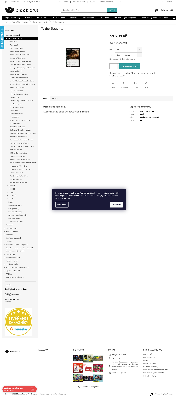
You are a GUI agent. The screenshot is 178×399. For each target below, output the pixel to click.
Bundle (10, 202)
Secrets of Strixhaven (18, 58)
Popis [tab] (45, 98)
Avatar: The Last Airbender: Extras (22, 81)
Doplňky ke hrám (12, 264)
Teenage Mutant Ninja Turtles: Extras (23, 68)
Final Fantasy (14, 97)
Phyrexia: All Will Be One (18, 166)
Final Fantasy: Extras (17, 104)
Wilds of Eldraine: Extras (18, 153)
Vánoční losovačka (12, 299)
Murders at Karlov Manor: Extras (21, 140)
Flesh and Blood (12, 231)
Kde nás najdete (79, 2)
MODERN (12, 189)
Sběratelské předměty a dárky (17, 267)
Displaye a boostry (15, 212)
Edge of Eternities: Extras (19, 94)
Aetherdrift (14, 110)
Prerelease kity (14, 218)
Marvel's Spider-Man (17, 87)
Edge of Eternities (16, 91)
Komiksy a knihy (12, 261)
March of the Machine (17, 156)
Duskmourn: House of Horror (20, 120)
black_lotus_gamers (119, 372)
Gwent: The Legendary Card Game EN (19, 248)
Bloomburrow (15, 123)
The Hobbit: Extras (16, 48)
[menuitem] (12, 18)
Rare (142, 120)
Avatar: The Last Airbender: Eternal (22, 84)
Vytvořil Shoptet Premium (164, 394)
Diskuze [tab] (55, 98)
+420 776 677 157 (118, 358)
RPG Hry (9, 274)
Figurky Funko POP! (13, 271)
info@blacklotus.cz (119, 355)
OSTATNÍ (12, 195)
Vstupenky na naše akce (15, 277)
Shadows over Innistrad (149, 117)
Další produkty (13, 208)
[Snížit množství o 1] (118, 67)
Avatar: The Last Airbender (19, 78)
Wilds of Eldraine (16, 150)
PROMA (11, 199)
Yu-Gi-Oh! (9, 235)
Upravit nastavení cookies (56, 394)
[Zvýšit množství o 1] (118, 65)
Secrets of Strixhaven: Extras (20, 61)
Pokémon (9, 225)
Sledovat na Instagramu (90, 386)
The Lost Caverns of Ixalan (19, 143)
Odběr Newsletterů (150, 376)
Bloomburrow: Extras (17, 127)
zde (68, 198)
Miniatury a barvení (13, 257)
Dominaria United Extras (18, 182)
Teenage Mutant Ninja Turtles (20, 64)
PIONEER (12, 186)
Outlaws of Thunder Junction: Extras (23, 133)
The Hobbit (14, 45)
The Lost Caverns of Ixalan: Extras (22, 146)
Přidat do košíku (131, 66)
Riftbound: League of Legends (17, 244)
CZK (160, 2)
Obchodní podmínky (150, 367)
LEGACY (12, 192)
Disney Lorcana (11, 228)
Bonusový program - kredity (153, 373)
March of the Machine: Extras (20, 159)
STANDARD (13, 42)
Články (92, 2)
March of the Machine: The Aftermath (23, 163)
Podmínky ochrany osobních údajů (155, 370)
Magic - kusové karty (15, 38)
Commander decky (15, 205)
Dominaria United (16, 179)
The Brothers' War (16, 172)
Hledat (112, 10)
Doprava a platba (107, 2)
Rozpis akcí (63, 2)
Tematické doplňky (15, 222)
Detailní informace (116, 76)
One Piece (10, 241)
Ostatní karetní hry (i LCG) (15, 251)
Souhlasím (116, 204)
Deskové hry (10, 254)
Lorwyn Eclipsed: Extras (18, 74)
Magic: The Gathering (14, 35)
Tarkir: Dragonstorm (17, 107)
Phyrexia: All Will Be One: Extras (21, 169)
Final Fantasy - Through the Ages (22, 100)
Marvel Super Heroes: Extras (20, 55)
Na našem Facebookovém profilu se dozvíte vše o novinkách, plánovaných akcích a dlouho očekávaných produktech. (125, 365)
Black (142, 114)
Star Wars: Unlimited (13, 238)
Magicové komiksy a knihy (17, 215)
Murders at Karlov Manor (19, 136)
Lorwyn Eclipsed (16, 71)
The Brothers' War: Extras (19, 176)
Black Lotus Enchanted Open (16, 289)
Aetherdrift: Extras (16, 113)
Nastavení (61, 204)
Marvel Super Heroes (17, 51)
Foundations (14, 117)
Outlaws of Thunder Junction (20, 130)
